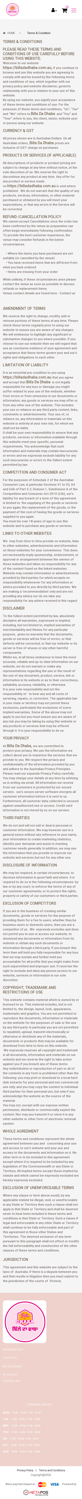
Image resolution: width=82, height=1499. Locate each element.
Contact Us (10, 1358)
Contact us (67, 293)
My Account (10, 1374)
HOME (11, 33)
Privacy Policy (25, 1470)
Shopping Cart (11, 1381)
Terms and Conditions (52, 1470)
